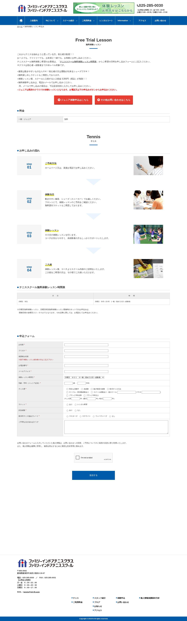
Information (123, 20)
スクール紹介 (68, 20)
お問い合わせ (160, 20)
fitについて (50, 20)
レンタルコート (106, 20)
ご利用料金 (86, 20)
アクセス (142, 20)
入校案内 (34, 20)
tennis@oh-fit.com (31, 592)
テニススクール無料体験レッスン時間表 (78, 62)
